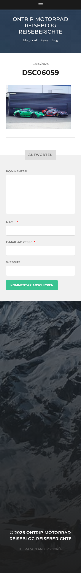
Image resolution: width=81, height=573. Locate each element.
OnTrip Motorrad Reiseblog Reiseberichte (40, 25)
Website (13, 262)
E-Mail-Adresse (20, 242)
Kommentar (16, 171)
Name (12, 222)
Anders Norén (50, 549)
